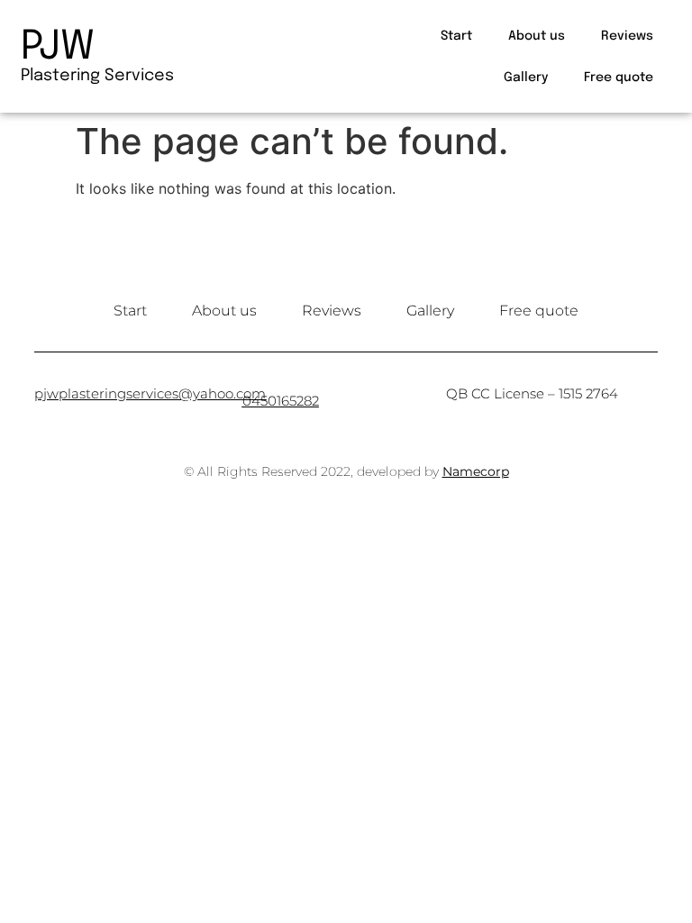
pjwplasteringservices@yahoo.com (150, 393)
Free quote (618, 77)
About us (536, 36)
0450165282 (280, 400)
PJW (58, 47)
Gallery (526, 77)
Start (456, 36)
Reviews (627, 36)
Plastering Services (97, 76)
